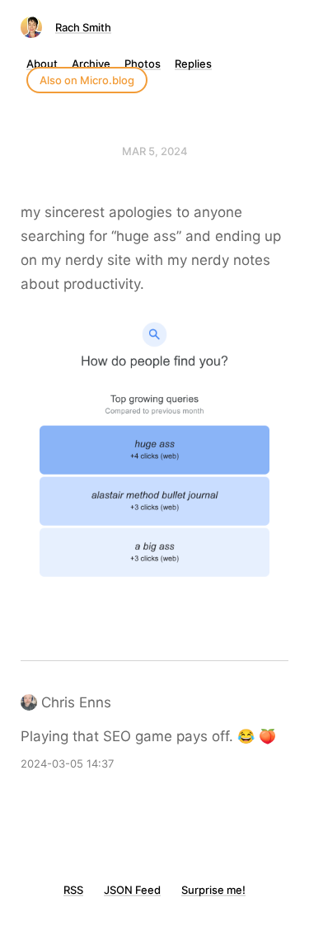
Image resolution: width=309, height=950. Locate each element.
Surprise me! (213, 889)
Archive (91, 63)
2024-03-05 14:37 (67, 763)
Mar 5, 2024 (155, 151)
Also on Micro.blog (87, 80)
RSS (73, 889)
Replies (193, 63)
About (42, 63)
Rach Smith (83, 27)
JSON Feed (132, 889)
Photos (142, 63)
